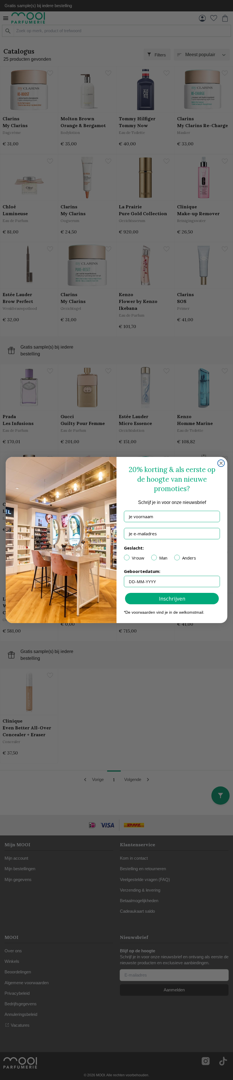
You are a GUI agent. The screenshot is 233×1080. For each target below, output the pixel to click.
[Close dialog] (221, 463)
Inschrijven (172, 598)
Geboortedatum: (142, 571)
